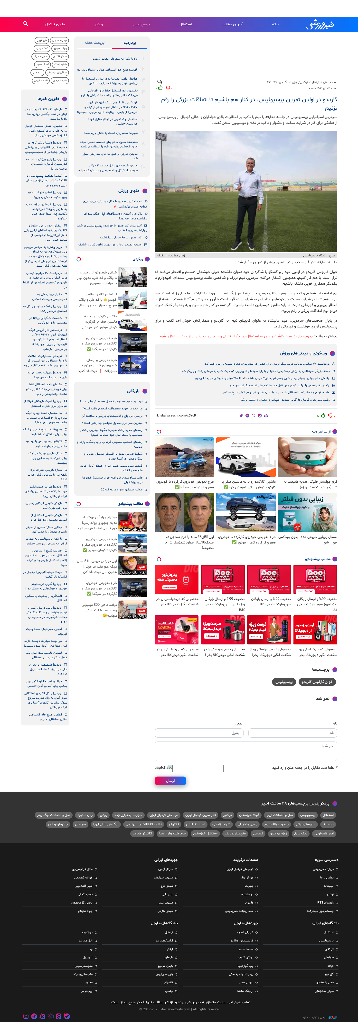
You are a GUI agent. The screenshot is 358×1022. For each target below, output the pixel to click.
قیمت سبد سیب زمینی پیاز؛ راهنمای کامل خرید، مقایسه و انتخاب (110, 468)
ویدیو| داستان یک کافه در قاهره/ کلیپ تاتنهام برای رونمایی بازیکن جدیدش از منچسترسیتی (46, 147)
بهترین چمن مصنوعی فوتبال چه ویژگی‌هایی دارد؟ (111, 401)
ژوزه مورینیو (278, 833)
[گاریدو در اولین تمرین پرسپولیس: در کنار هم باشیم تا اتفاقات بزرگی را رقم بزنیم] (246, 191)
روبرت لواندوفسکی (241, 974)
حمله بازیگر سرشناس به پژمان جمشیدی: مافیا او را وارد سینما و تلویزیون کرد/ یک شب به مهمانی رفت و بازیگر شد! (255, 371)
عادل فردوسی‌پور (82, 869)
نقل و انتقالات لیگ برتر (53, 815)
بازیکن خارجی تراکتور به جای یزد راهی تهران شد (110, 156)
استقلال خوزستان (205, 833)
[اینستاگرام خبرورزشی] (26, 1017)
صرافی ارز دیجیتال (57, 72)
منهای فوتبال (55, 24)
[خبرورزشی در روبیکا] (51, 1017)
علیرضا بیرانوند (163, 878)
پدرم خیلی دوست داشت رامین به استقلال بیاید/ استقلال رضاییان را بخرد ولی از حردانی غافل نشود (236, 336)
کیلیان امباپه (245, 932)
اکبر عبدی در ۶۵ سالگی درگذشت (121, 237)
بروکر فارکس (60, 56)
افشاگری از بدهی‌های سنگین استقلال (46, 598)
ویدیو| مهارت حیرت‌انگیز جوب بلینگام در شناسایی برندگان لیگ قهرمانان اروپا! (46, 491)
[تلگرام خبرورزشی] (34, 1017)
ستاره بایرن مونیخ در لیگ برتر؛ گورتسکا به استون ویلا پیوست (47, 458)
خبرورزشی (320, 24)
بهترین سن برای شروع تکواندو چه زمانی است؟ (112, 423)
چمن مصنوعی (59, 40)
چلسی (169, 991)
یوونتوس (87, 991)
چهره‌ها (249, 886)
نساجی (258, 833)
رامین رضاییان (247, 824)
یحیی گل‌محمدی (82, 903)
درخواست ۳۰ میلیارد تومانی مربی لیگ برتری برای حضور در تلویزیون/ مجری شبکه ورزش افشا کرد (267, 364)
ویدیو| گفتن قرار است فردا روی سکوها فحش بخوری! (47, 194)
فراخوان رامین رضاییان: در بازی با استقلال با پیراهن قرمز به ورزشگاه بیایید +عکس (110, 81)
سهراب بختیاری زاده (128, 815)
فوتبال (315, 82)
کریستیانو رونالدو (242, 941)
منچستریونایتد (235, 833)
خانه (275, 24)
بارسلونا (328, 824)
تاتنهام (174, 824)
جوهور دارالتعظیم (276, 824)
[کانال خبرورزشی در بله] (67, 1017)
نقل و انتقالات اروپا (279, 815)
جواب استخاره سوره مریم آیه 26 (121, 490)
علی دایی (167, 894)
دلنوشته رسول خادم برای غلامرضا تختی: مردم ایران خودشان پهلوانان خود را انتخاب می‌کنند (109, 144)
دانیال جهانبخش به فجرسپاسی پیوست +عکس (49, 296)
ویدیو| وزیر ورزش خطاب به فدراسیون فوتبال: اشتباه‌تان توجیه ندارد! (46, 164)
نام (335, 723)
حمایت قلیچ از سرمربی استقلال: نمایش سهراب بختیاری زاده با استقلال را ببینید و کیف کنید (46, 558)
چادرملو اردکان (58, 824)
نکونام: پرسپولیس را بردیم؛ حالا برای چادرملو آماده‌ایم (46, 443)
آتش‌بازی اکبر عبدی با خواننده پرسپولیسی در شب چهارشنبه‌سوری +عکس (112, 228)
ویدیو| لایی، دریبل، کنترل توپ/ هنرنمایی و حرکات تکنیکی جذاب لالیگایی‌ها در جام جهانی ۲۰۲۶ (46, 615)
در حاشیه (247, 894)
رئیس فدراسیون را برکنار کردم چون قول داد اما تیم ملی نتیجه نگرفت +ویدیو (279, 385)
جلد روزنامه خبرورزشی (239, 911)
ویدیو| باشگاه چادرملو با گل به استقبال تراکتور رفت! (45, 308)
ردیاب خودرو (60, 48)
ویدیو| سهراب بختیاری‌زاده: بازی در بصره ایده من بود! (47, 375)
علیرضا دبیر (165, 903)
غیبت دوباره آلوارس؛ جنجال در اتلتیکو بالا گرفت (45, 574)
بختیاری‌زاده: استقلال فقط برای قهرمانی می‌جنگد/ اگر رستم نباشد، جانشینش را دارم (109, 93)
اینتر (170, 949)
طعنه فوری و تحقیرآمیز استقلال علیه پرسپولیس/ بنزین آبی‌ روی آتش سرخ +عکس (275, 392)
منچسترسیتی (305, 824)
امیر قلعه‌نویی (324, 833)
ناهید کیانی (85, 894)
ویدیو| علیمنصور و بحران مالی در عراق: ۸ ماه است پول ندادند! (48, 670)
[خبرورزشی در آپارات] (42, 1017)
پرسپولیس (141, 24)
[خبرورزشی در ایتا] (59, 1017)
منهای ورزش (129, 191)
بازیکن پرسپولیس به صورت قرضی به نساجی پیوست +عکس (46, 541)
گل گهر (329, 974)
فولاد (331, 966)
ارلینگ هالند (245, 991)
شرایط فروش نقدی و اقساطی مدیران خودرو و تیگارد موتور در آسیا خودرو (113, 456)
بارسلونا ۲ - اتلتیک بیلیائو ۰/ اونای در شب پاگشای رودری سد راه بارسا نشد (46, 114)
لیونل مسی (246, 982)
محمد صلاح (246, 949)
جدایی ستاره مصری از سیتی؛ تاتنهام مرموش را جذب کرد (46, 529)
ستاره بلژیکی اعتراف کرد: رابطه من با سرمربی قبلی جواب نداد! (47, 475)
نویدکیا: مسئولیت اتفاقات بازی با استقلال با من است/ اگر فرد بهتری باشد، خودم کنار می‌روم (45, 361)
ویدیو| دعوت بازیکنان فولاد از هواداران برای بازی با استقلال (45, 403)
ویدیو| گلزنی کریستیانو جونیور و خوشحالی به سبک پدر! (46, 586)
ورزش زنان (246, 878)
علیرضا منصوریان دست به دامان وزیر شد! (111, 133)
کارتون (249, 903)
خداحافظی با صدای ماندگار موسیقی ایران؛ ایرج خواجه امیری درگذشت (115, 204)
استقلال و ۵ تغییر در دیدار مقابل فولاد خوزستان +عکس (113, 121)
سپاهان (80, 824)
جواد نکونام (85, 911)
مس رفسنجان (325, 982)
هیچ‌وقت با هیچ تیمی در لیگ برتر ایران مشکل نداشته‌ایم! (45, 431)
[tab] (129, 44)
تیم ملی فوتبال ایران (164, 815)
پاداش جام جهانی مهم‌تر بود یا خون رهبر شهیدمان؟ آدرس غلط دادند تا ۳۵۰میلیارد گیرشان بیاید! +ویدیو (262, 378)
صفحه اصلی (330, 82)
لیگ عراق (300, 833)
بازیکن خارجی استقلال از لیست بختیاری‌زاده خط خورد (49, 517)
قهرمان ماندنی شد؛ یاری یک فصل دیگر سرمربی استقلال (46, 655)
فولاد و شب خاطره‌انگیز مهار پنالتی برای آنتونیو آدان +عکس (46, 683)
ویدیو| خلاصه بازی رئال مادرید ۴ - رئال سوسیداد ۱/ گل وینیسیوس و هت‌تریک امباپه (108, 167)
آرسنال (169, 932)
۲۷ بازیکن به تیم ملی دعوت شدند (115, 59)
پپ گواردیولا (245, 966)
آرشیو (330, 894)
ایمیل (239, 723)
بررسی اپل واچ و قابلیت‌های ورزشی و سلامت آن (112, 416)
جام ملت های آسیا (172, 833)
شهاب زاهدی (221, 824)
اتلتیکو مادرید (142, 833)
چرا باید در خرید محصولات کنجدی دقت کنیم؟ (112, 409)
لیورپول (88, 957)
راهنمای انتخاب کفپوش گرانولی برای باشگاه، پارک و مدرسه (109, 444)
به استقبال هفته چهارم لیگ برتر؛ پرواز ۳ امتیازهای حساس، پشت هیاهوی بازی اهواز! (46, 418)
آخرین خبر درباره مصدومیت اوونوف (46, 631)
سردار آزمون (165, 869)
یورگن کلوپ (245, 957)
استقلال (185, 24)
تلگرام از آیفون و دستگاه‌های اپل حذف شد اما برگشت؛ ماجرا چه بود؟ (115, 216)
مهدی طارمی (165, 911)
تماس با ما (327, 878)
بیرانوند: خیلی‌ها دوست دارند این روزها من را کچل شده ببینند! (45, 643)
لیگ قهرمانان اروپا (105, 824)
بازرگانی (133, 391)
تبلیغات (328, 886)
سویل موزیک (40, 56)
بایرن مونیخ (165, 966)
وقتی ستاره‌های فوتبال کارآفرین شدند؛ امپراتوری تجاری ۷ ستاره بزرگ (285, 400)
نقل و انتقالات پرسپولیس (144, 824)
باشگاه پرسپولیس (315, 255)
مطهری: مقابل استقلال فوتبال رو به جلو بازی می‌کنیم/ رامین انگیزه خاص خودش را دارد (46, 131)
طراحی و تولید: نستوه (314, 1017)
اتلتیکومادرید (164, 941)
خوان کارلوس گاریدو (317, 682)
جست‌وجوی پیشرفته (320, 911)
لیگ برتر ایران (300, 82)
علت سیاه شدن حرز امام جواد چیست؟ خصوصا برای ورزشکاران (112, 480)
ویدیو (98, 24)
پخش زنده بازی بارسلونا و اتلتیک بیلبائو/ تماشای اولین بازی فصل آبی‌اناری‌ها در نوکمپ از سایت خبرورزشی (45, 233)
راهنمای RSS (325, 903)
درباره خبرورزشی (323, 869)
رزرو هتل (37, 72)
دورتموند (87, 932)
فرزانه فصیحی (83, 878)
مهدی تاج (167, 886)
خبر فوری (42, 40)
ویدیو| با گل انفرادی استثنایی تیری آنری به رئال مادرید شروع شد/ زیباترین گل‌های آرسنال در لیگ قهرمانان (45, 700)
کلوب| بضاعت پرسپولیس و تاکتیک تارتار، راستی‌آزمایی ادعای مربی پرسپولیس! (46, 181)
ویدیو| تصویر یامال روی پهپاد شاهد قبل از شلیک (109, 245)
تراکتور (227, 815)
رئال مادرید (85, 815)
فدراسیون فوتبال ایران (200, 815)
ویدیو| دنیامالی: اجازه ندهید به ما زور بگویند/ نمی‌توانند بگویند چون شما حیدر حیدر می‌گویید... (46, 211)
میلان (89, 982)
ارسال (170, 781)
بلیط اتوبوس (60, 80)
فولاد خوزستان (249, 815)
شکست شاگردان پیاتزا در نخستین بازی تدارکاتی (48, 320)
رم (91, 949)
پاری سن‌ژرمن (164, 974)
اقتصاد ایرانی (40, 80)
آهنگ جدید (42, 48)
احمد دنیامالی (195, 824)
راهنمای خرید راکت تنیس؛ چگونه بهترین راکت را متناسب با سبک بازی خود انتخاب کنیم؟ (110, 432)
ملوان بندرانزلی (324, 991)
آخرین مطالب (232, 24)
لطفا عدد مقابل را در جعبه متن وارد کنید (304, 767)
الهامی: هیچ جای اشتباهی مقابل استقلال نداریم (107, 70)
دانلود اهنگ (60, 64)
